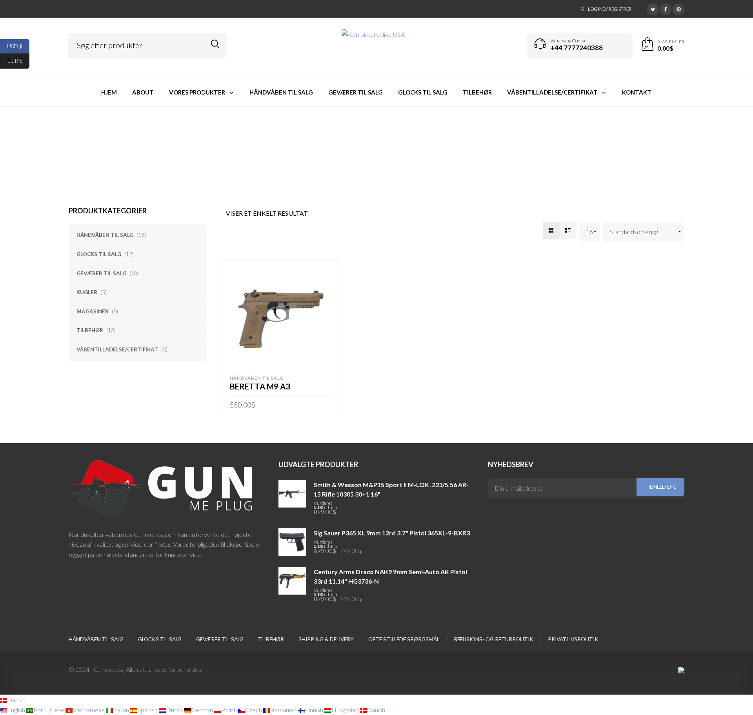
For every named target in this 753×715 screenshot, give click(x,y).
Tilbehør (89, 330)
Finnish (314, 709)
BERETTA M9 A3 (260, 386)
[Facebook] (665, 8)
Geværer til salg (101, 273)
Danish (16, 699)
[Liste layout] (568, 230)
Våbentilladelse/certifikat (117, 349)
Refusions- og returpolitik (493, 639)
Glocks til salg (98, 254)
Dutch (175, 709)
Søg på (215, 44)
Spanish (148, 709)
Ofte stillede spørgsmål (403, 639)
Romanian (284, 709)
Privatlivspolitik (573, 639)
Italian (121, 709)
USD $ (18, 45)
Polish (229, 709)
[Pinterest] (678, 8)
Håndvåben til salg (104, 235)
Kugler (86, 292)
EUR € (18, 60)
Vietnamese (89, 709)
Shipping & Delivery (326, 639)
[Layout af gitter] (551, 230)
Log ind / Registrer (609, 8)
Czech (254, 709)
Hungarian (345, 709)
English (16, 709)
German (202, 709)
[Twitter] (652, 8)
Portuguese (49, 709)
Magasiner (92, 311)
